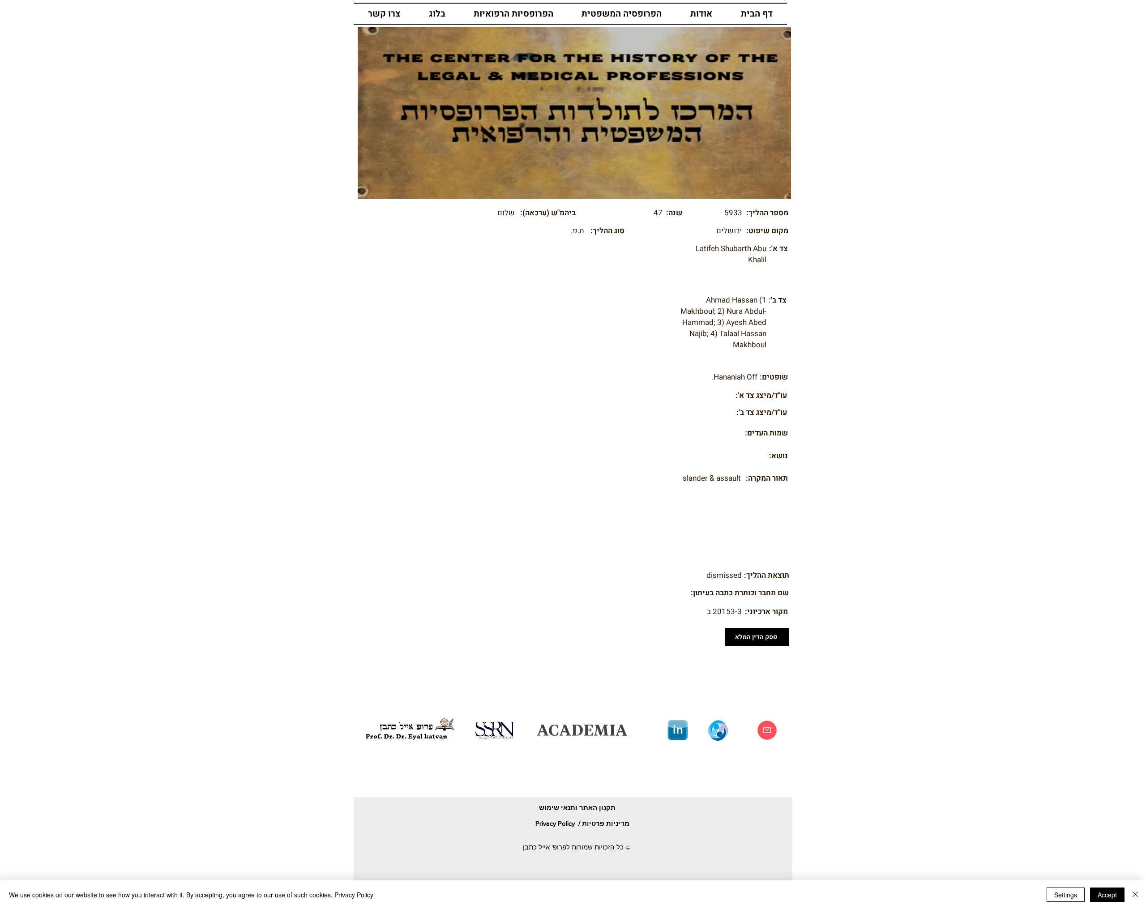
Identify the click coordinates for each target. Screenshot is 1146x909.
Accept (1107, 894)
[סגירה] (1135, 895)
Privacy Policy (353, 894)
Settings (1065, 894)
